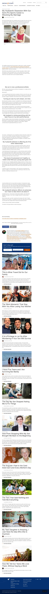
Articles (6, 222)
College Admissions (22, 5)
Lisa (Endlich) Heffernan (20, 230)
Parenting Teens (10, 5)
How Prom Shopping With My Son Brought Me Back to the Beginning (16, 435)
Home (3, 222)
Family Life (4, 5)
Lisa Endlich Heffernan (7, 568)
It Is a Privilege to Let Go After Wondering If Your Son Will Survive (16, 337)
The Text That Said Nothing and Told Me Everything (15, 499)
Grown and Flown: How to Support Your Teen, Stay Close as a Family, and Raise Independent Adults (19, 237)
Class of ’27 (16, 5)
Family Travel (4, 270)
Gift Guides (38, 5)
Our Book (34, 2)
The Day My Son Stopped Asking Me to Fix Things (15, 402)
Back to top (44, 591)
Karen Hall (6, 308)
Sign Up (27, 249)
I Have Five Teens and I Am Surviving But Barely (13, 370)
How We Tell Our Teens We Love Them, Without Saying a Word (15, 565)
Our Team (25, 584)
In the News (25, 582)
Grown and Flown (8, 3)
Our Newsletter (29, 2)
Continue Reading (7, 284)
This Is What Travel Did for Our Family (15, 273)
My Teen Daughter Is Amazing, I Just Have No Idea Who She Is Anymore (15, 532)
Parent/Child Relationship (14, 222)
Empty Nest (13, 587)
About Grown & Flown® (27, 579)
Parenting (8, 222)
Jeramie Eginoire (7, 276)
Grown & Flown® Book (27, 581)
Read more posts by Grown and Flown (14, 240)
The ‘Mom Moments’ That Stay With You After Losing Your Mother (16, 305)
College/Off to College (31, 5)
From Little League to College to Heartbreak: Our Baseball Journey (14, 218)
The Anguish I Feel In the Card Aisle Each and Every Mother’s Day (16, 467)
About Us (24, 2)
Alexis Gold (6, 536)
